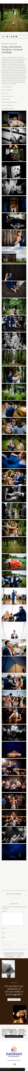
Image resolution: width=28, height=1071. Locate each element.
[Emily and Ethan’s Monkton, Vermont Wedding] (14, 18)
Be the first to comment (14, 893)
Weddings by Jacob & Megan (9, 43)
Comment (4, 911)
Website (3, 937)
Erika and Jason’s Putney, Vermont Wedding (20, 959)
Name (3, 928)
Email (3, 933)
